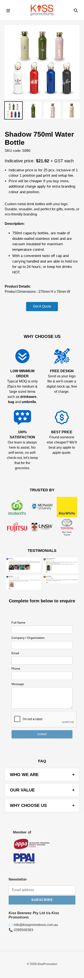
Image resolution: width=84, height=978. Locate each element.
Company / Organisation (28, 637)
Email (15, 653)
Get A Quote (42, 306)
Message (17, 684)
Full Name (18, 622)
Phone (15, 668)
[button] (42, 734)
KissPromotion (47, 964)
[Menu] (8, 10)
